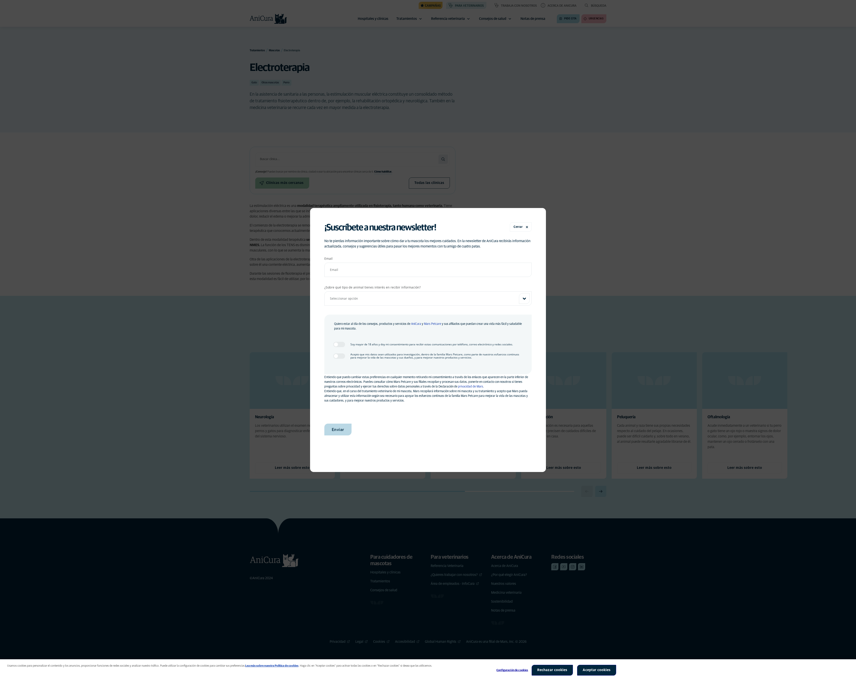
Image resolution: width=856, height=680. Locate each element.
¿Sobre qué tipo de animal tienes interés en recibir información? (372, 287)
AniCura (416, 324)
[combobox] (428, 298)
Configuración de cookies (512, 670)
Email (328, 258)
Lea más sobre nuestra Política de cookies (271, 665)
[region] (428, 669)
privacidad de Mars (470, 386)
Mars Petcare (432, 324)
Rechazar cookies (552, 670)
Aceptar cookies (597, 670)
